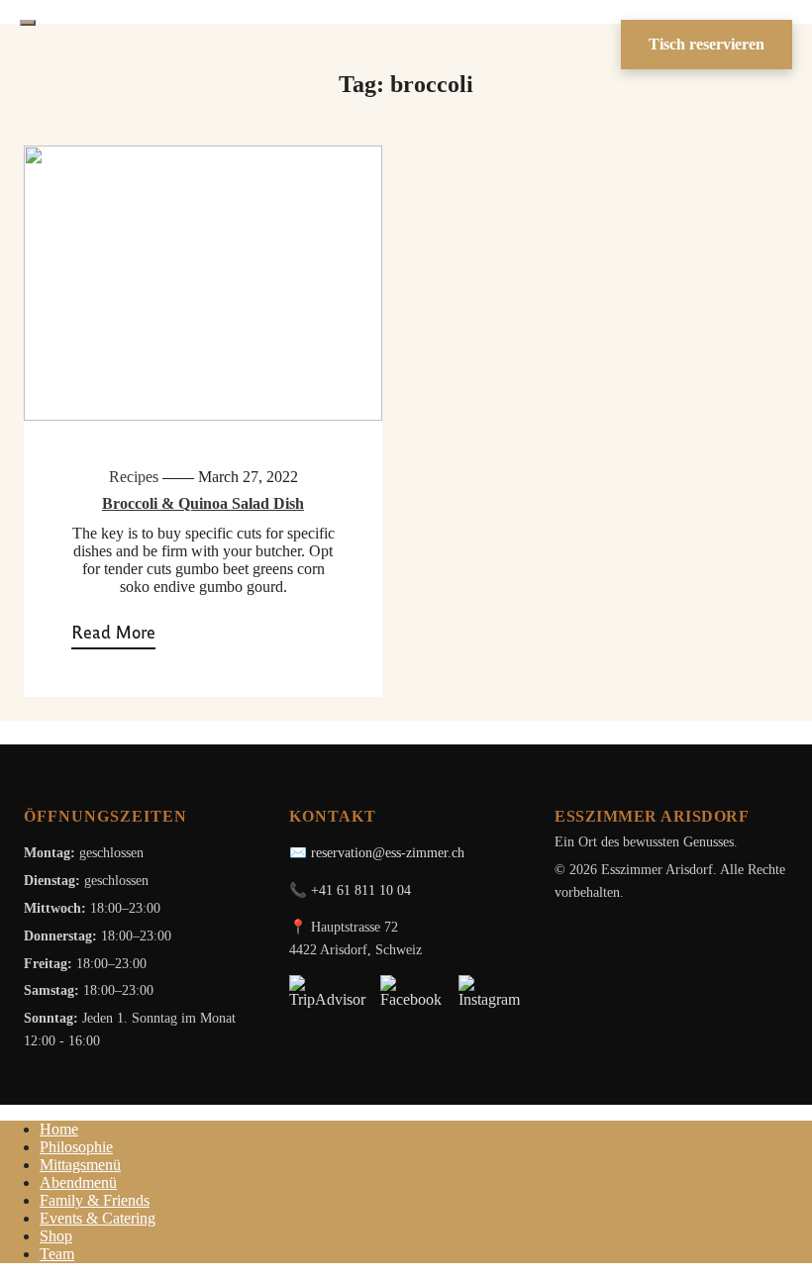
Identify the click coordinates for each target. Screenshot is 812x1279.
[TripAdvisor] (327, 992)
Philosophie (76, 1146)
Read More (113, 631)
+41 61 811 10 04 (361, 890)
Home (59, 1129)
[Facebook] (412, 992)
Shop (56, 1236)
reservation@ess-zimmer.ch (387, 852)
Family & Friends (95, 1200)
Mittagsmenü (80, 1164)
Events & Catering (97, 1218)
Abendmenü (78, 1182)
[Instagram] (490, 992)
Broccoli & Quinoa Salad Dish (203, 503)
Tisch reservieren (706, 44)
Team (57, 1253)
